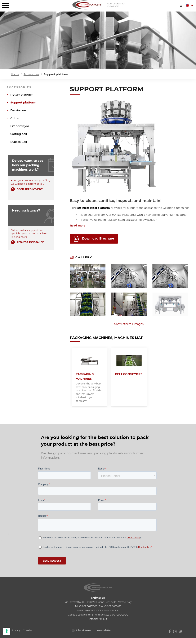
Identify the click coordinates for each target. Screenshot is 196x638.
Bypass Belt (18, 142)
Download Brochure (98, 238)
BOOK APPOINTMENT (29, 189)
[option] (89, 377)
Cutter (15, 118)
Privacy (16, 630)
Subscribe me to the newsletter (93, 630)
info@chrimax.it (98, 618)
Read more (77, 225)
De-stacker (18, 110)
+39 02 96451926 (88, 606)
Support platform (23, 102)
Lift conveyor (19, 126)
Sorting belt (18, 134)
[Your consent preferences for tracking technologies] (6, 631)
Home (15, 74)
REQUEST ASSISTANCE (30, 242)
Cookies (27, 630)
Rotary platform (21, 94)
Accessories (31, 74)
